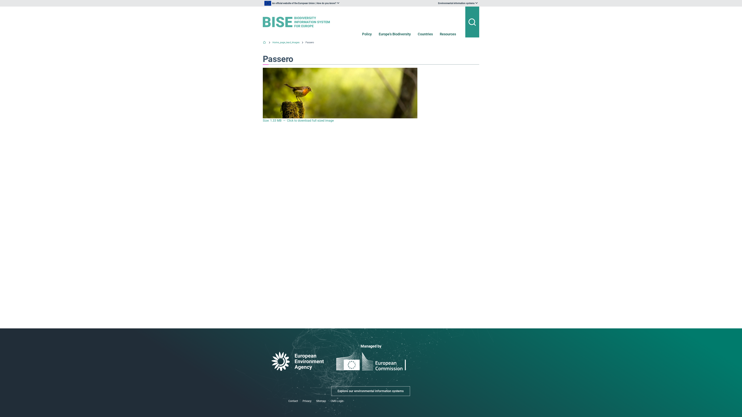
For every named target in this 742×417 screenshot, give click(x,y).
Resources (448, 34)
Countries (425, 34)
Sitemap (321, 401)
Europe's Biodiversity (395, 34)
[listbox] (302, 3)
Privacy (307, 401)
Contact (293, 401)
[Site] (298, 22)
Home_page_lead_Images (286, 42)
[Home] (265, 43)
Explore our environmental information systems (371, 391)
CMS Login (337, 401)
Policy (367, 34)
